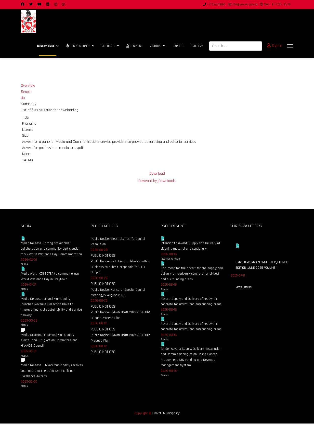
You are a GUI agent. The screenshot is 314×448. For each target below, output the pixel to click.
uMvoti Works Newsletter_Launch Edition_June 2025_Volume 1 (262, 265)
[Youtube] (39, 4)
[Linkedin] (47, 4)
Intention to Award (171, 259)
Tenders (165, 375)
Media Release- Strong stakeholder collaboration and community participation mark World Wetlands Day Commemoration (51, 248)
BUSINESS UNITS (80, 46)
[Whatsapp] (63, 4)
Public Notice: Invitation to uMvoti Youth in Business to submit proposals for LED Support (120, 267)
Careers (178, 46)
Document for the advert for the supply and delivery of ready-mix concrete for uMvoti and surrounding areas (192, 273)
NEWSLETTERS (244, 287)
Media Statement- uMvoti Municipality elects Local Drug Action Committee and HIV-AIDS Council (49, 340)
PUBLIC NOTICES (103, 255)
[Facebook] (22, 4)
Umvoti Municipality (166, 413)
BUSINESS (136, 46)
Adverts (164, 289)
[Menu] (290, 46)
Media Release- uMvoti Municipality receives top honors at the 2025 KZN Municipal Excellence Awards (52, 370)
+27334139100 (216, 4)
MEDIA (24, 264)
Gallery (197, 46)
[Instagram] (55, 4)
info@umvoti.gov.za (245, 4)
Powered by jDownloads (157, 180)
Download (157, 173)
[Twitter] (31, 4)
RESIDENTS (108, 46)
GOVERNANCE (46, 46)
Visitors (155, 46)
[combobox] (235, 46)
